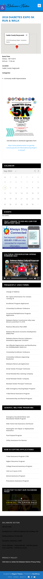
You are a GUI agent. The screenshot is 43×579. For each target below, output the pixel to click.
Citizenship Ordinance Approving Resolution (17, 358)
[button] (2, 7)
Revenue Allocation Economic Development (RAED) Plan (21, 332)
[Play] (5, 278)
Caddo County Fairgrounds (11, 68)
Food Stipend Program (14, 435)
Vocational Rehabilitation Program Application (18, 314)
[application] (21, 269)
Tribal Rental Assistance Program (18, 394)
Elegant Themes (17, 574)
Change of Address (12, 292)
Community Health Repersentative (15, 78)
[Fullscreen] (38, 278)
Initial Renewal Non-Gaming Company (19, 374)
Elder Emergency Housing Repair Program (20, 389)
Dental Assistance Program (15, 476)
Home (10, 577)
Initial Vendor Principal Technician (18, 369)
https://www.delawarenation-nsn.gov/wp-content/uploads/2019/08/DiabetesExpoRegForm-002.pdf (21, 147)
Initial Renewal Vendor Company (17, 379)
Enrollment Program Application (17, 303)
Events (8, 42)
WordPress (36, 574)
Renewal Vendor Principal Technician (19, 384)
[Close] (26, 35)
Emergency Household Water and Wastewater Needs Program (18, 418)
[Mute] (35, 278)
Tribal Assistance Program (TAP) (17, 456)
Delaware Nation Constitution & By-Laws (20, 320)
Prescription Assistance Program (17, 481)
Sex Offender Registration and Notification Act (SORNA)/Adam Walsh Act (21, 346)
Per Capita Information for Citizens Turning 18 (18, 297)
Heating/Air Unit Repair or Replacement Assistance (20, 429)
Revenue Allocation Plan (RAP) (16, 327)
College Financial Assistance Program (19, 466)
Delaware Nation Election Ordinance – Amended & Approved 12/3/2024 (19, 339)
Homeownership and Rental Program (19, 398)
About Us (23, 577)
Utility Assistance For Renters (16, 440)
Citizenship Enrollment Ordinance (18, 308)
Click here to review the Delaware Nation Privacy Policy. (21, 562)
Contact (15, 577)
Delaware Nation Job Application (17, 364)
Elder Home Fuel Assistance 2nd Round (19, 424)
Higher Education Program (15, 461)
